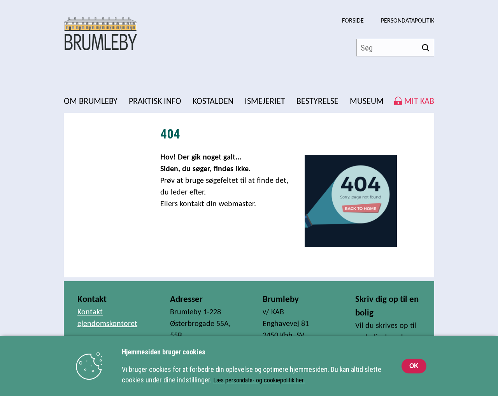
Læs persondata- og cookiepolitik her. (259, 380)
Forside (353, 21)
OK (414, 366)
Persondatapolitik (407, 21)
